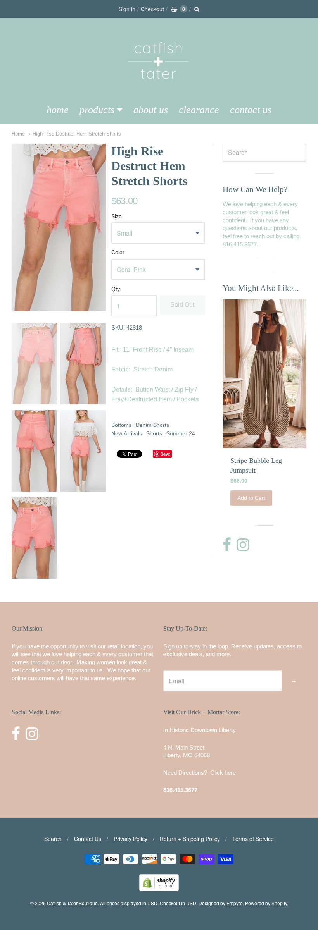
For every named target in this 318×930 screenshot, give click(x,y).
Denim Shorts (152, 425)
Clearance (199, 109)
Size (116, 216)
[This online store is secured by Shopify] (159, 888)
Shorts (154, 433)
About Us (150, 109)
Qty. (116, 289)
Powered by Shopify (266, 903)
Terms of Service (253, 838)
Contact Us (250, 109)
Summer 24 (180, 433)
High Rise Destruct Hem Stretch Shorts (77, 134)
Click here (223, 772)
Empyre (234, 903)
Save (165, 454)
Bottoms (121, 425)
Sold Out (182, 304)
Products (97, 109)
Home (58, 109)
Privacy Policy (130, 838)
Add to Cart (251, 498)
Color (117, 252)
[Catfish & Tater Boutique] (159, 89)
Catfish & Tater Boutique (72, 903)
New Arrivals (126, 433)
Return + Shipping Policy (190, 838)
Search (53, 838)
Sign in (127, 9)
